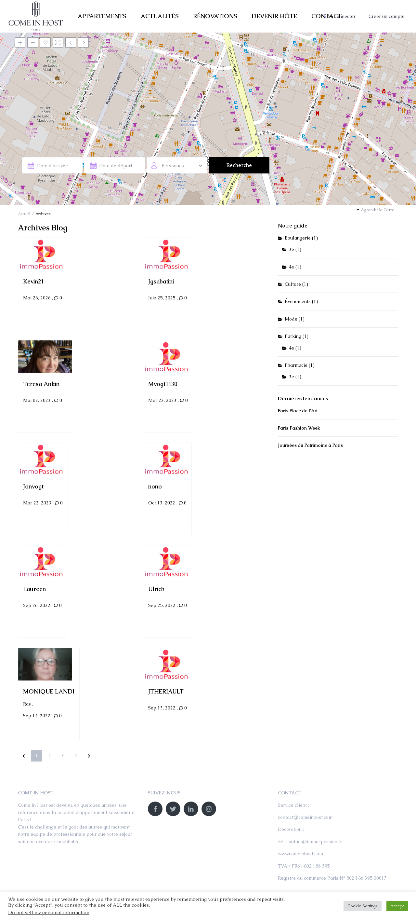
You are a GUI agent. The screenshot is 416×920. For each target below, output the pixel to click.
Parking (293, 336)
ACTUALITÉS (160, 16)
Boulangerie (298, 238)
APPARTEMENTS (102, 16)
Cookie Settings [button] (362, 906)
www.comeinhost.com (300, 854)
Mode (291, 319)
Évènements (298, 301)
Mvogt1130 (162, 383)
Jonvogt (33, 486)
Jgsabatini (161, 281)
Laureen (34, 588)
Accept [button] (397, 906)
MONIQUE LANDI (48, 691)
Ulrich (156, 588)
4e (291, 267)
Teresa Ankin (41, 383)
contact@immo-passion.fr (314, 841)
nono (155, 486)
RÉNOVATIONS (215, 16)
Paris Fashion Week (299, 428)
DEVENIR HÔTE (274, 16)
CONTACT (326, 16)
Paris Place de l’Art (298, 411)
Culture (293, 284)
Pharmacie (296, 365)
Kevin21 (33, 281)
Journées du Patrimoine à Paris (310, 445)
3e (291, 249)
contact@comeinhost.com (305, 817)
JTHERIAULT (166, 691)
